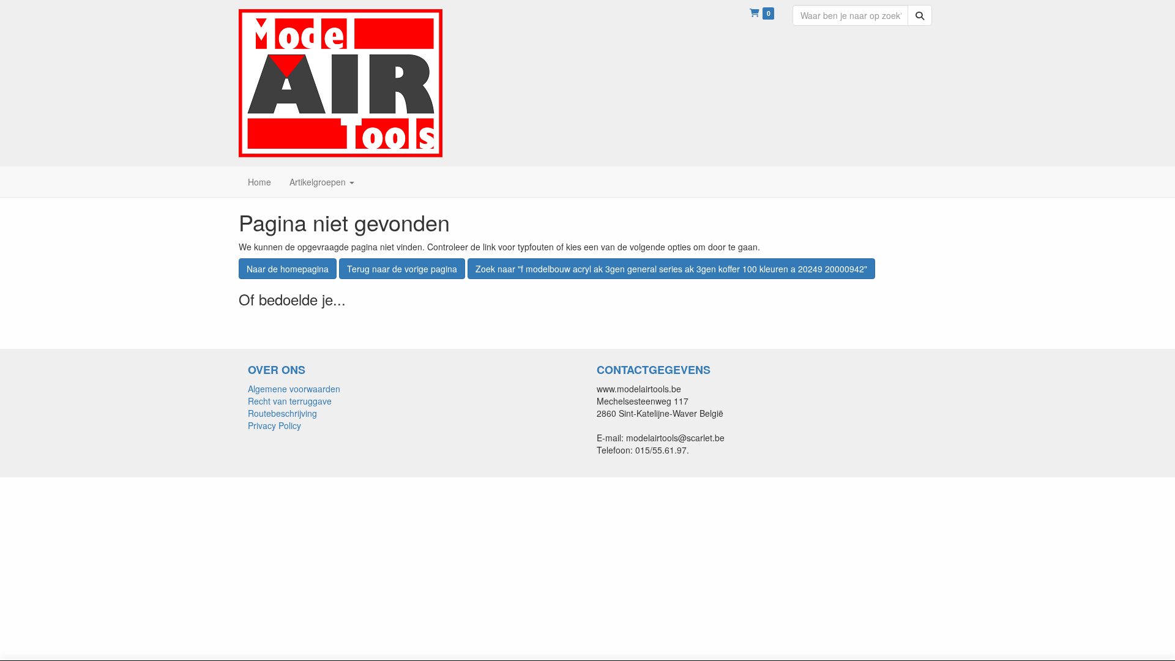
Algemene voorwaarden (294, 389)
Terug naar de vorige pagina (402, 269)
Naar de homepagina (288, 269)
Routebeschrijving (282, 413)
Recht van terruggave (290, 401)
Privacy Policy (274, 425)
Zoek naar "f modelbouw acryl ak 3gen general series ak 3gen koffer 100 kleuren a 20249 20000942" (671, 269)
